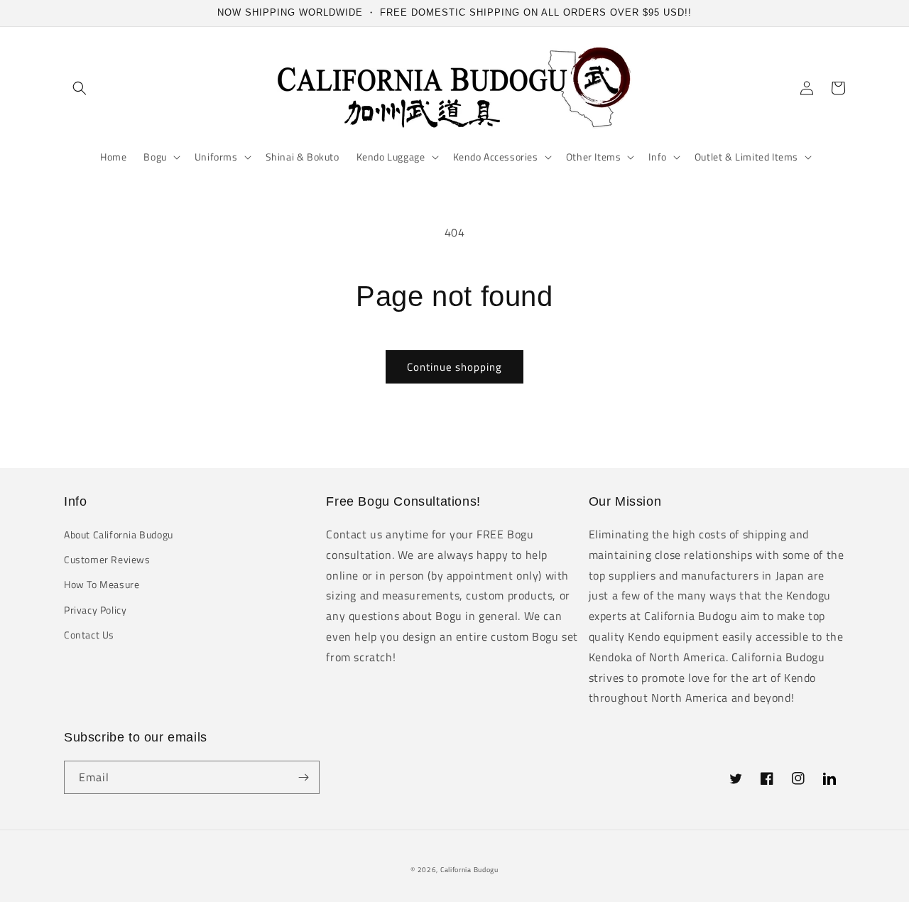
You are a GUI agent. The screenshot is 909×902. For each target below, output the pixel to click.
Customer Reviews (107, 559)
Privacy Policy (95, 609)
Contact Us (89, 634)
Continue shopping (454, 367)
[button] (79, 88)
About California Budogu (118, 534)
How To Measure (101, 584)
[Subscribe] (303, 777)
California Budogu (469, 869)
